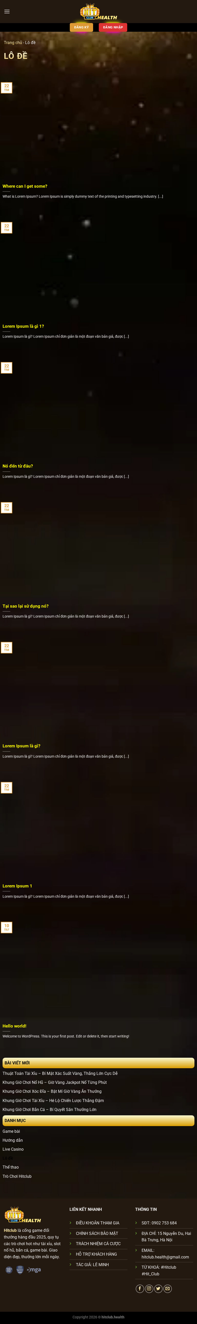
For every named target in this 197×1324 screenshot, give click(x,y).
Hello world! (14, 1026)
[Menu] (7, 11)
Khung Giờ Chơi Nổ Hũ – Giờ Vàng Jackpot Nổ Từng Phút (55, 1082)
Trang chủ (13, 42)
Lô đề (8, 1158)
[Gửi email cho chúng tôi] (167, 1289)
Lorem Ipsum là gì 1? (23, 326)
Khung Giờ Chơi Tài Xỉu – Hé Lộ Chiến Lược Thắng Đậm (53, 1100)
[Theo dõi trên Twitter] (158, 1289)
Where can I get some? (25, 186)
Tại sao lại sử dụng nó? (25, 606)
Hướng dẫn (13, 1140)
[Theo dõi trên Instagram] (149, 1289)
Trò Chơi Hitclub (17, 1176)
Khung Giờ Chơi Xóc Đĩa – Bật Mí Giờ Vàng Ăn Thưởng (52, 1091)
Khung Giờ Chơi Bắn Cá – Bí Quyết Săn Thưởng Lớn (49, 1109)
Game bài (11, 1131)
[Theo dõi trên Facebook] (140, 1289)
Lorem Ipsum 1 (17, 886)
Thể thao (11, 1167)
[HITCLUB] (98, 11)
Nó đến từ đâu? (18, 466)
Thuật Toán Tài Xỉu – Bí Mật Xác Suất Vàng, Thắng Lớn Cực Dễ (60, 1073)
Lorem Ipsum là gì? (21, 746)
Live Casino (13, 1149)
